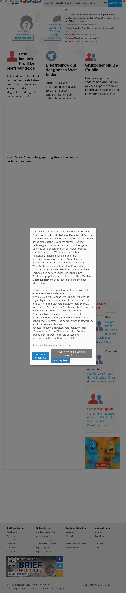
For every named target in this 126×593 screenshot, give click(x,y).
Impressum (66, 344)
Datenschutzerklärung (44, 344)
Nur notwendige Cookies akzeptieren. (71, 353)
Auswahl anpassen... (41, 356)
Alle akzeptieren (60, 360)
